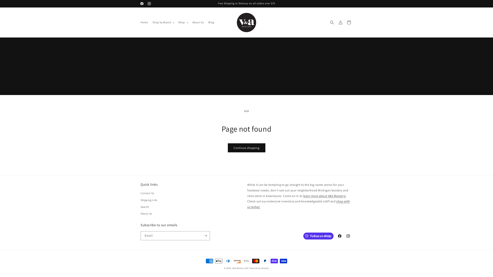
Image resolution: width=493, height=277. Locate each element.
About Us (146, 213)
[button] (163, 22)
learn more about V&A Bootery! (324, 196)
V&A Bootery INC (240, 268)
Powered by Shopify (259, 268)
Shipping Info (149, 200)
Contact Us (147, 193)
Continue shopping (247, 148)
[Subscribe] (205, 235)
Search (145, 207)
